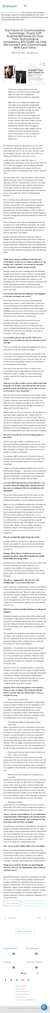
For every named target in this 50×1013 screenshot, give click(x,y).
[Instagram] (28, 980)
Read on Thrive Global (35, 903)
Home (3, 12)
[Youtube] (22, 980)
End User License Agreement (25, 1000)
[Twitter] (11, 980)
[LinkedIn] (17, 980)
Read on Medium (12, 903)
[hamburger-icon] (25, 6)
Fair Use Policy (20, 997)
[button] (14, 953)
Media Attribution (21, 986)
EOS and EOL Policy (22, 991)
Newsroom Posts (13, 12)
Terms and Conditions (23, 994)
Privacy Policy (20, 989)
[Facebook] (5, 980)
